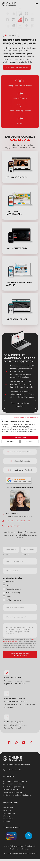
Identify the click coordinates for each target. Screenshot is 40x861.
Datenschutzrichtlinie (21, 417)
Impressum (34, 417)
